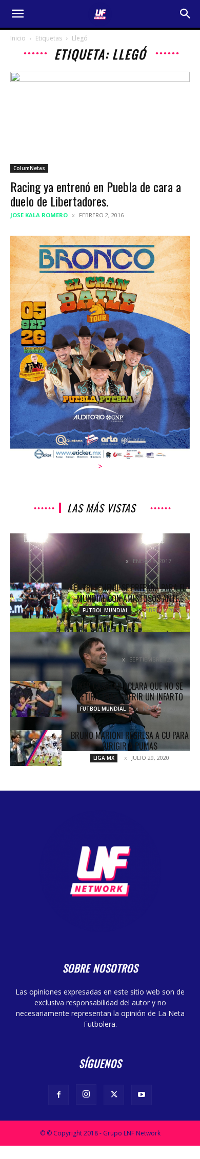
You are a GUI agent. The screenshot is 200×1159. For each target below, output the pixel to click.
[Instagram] (86, 1094)
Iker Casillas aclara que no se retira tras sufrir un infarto (129, 691)
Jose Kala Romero (39, 215)
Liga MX (103, 757)
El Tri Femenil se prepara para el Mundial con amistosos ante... (130, 593)
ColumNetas (29, 168)
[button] (17, 14)
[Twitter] (114, 1095)
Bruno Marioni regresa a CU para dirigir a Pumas (130, 740)
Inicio (18, 38)
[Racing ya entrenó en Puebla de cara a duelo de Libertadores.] (100, 122)
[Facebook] (58, 1095)
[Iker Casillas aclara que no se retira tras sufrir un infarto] (36, 699)
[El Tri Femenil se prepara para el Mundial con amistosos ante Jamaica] (36, 600)
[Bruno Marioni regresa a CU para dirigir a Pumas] (36, 748)
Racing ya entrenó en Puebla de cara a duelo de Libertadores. (95, 193)
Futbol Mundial (105, 610)
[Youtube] (141, 1095)
